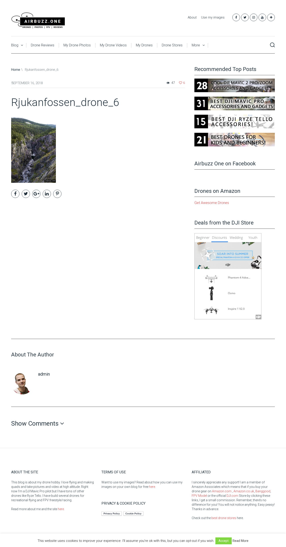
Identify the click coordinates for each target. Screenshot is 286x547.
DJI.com (232, 495)
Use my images (213, 17)
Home (15, 70)
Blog (14, 45)
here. (61, 509)
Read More (240, 541)
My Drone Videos (113, 45)
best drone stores (223, 518)
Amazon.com (221, 491)
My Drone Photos (77, 45)
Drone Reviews (42, 45)
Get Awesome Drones (211, 203)
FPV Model (199, 495)
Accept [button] (224, 541)
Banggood (262, 491)
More (196, 45)
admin (44, 374)
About (192, 17)
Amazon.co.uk (243, 491)
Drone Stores (172, 45)
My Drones (144, 45)
